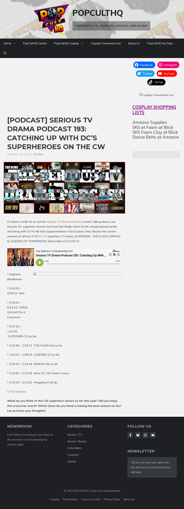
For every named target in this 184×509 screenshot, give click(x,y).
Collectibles (74, 448)
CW (44, 236)
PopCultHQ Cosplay (66, 43)
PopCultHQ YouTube (160, 43)
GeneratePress (111, 490)
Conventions (70, 499)
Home (7, 43)
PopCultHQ (97, 13)
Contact (95, 499)
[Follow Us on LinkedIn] (153, 435)
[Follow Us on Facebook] (130, 435)
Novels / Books (76, 441)
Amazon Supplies (149, 122)
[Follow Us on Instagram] (145, 435)
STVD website (16, 391)
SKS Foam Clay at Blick (155, 132)
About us (128, 499)
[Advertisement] (64, 88)
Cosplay (54, 499)
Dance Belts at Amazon (155, 137)
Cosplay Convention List (106, 43)
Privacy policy (112, 499)
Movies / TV (74, 434)
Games (71, 461)
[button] (5, 53)
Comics (86, 499)
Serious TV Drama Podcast (64, 221)
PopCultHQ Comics (35, 43)
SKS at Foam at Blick (152, 127)
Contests (73, 455)
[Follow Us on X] (138, 435)
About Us (134, 43)
